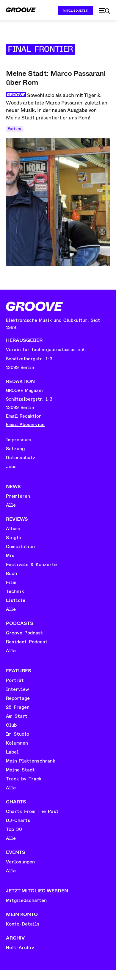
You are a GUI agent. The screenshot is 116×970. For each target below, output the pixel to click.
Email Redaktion (24, 416)
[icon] (104, 11)
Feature (14, 129)
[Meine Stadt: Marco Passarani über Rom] (58, 202)
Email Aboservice (25, 425)
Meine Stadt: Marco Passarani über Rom (55, 77)
